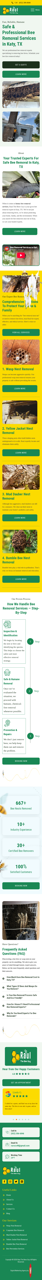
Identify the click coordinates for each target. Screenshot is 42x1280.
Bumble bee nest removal (16, 1244)
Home (8, 1195)
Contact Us (10, 1209)
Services (9, 1204)
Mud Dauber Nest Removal (16, 1235)
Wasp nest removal (13, 1226)
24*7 (13, 1158)
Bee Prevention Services (15, 1249)
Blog (8, 1213)
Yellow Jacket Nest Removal (17, 1239)
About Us (10, 1200)
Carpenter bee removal (15, 1230)
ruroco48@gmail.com (20, 1145)
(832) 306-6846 (25, 3)
